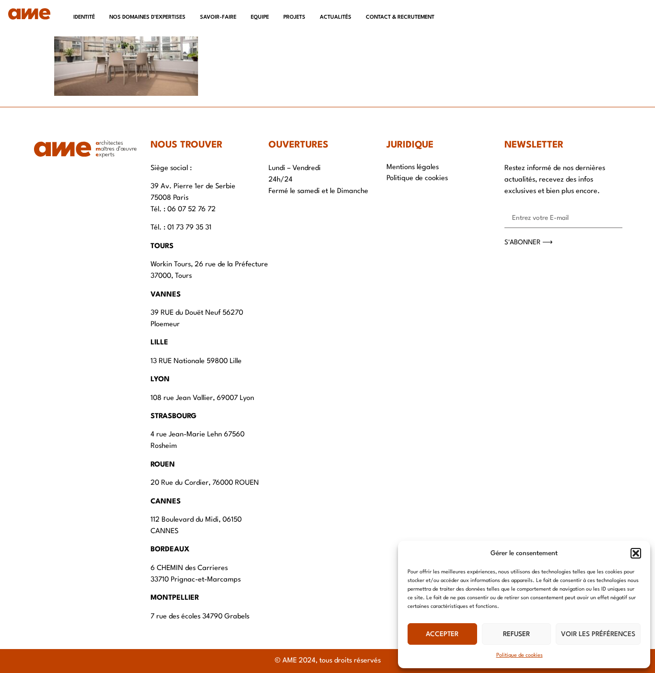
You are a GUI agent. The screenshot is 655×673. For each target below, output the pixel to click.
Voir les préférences (598, 634)
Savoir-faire (218, 17)
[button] (636, 553)
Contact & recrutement (400, 17)
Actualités (335, 17)
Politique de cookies (519, 655)
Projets (294, 17)
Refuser (516, 634)
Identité (84, 17)
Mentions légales (412, 167)
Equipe (260, 17)
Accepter (442, 634)
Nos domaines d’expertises (147, 17)
